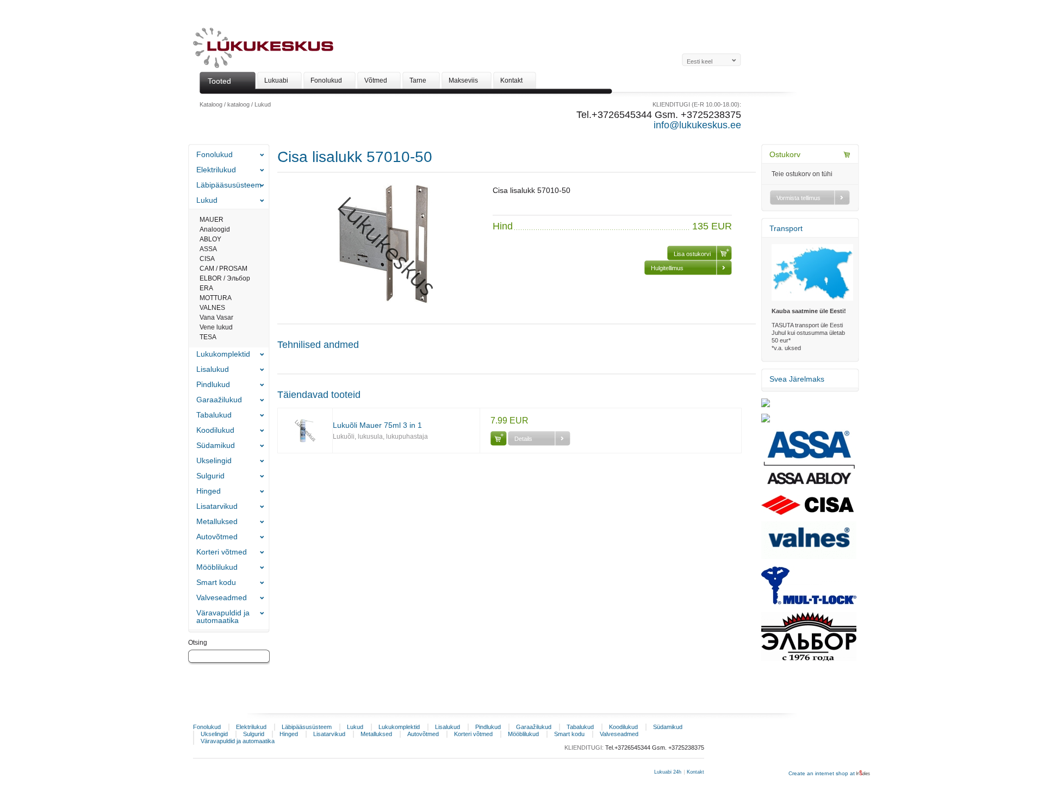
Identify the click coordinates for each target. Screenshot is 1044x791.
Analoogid (215, 229)
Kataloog (211, 104)
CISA (207, 259)
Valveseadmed (221, 597)
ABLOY (210, 239)
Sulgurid (210, 475)
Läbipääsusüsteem (229, 184)
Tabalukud (214, 414)
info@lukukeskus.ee (697, 125)
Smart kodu (216, 582)
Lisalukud (212, 369)
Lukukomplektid (223, 354)
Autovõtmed (217, 536)
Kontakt (695, 772)
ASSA (208, 249)
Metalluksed (217, 521)
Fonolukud (214, 154)
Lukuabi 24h (667, 772)
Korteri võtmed (221, 551)
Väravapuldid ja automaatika (223, 616)
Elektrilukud (216, 169)
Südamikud (215, 445)
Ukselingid (214, 460)
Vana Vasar (216, 317)
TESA (208, 337)
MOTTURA (216, 298)
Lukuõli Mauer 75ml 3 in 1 (377, 425)
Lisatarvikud (217, 506)
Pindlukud (213, 384)
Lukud (262, 104)
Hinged (208, 491)
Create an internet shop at (822, 773)
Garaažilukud (219, 399)
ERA (206, 288)
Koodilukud (215, 430)
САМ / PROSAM (223, 268)
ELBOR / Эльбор (225, 278)
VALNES (212, 308)
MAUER (211, 219)
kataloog (238, 104)
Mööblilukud (217, 567)
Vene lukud (216, 327)
